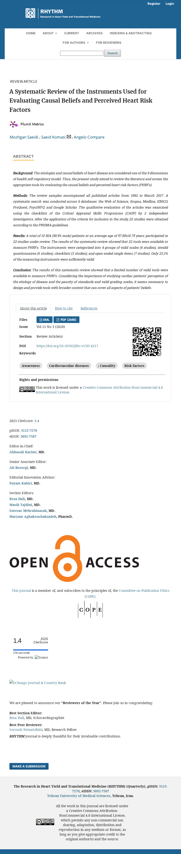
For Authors (74, 42)
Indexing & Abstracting (131, 33)
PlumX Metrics (32, 124)
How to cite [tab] (64, 308)
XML (46, 320)
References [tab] (89, 308)
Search (112, 53)
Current (71, 33)
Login (170, 3)
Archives (94, 33)
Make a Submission (28, 766)
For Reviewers (108, 42)
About (48, 33)
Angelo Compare (89, 137)
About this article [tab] (33, 308)
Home (31, 33)
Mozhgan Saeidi (24, 137)
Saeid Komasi (53, 137)
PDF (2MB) (68, 320)
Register (154, 3)
